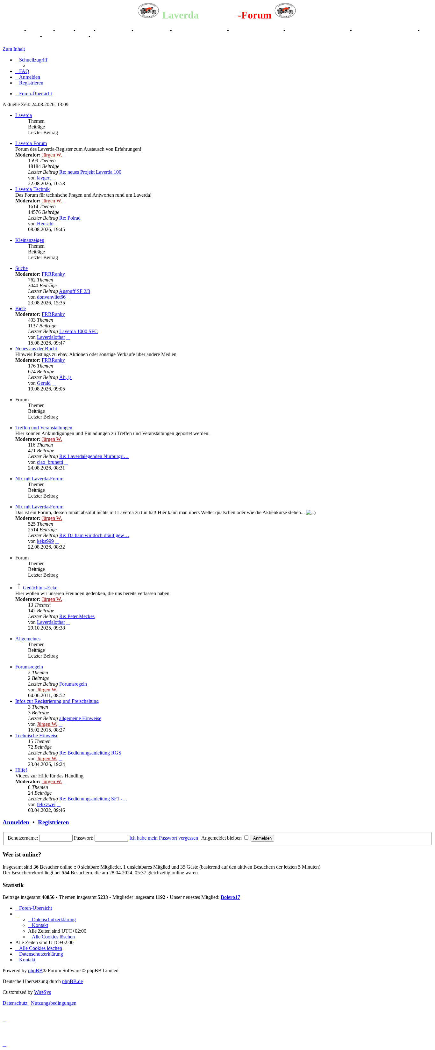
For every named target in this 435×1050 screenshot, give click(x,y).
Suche (21, 268)
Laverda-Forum (31, 143)
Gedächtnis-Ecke (40, 587)
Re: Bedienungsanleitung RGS (90, 752)
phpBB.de (72, 981)
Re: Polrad (70, 218)
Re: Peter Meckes (77, 616)
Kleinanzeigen (29, 240)
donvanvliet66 (51, 297)
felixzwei (46, 804)
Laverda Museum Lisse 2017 (385, 30)
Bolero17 (230, 897)
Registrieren (53, 822)
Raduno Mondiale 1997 (257, 30)
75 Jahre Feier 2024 (66, 36)
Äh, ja (65, 377)
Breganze (13, 30)
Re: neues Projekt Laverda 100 (90, 172)
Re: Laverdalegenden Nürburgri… (94, 456)
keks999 (45, 541)
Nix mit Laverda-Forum (39, 478)
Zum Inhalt (14, 49)
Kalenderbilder (152, 30)
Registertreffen (114, 30)
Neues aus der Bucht (36, 348)
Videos (85, 30)
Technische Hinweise (36, 735)
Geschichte (40, 30)
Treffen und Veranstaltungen (43, 427)
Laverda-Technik (32, 189)
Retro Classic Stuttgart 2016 (318, 30)
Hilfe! (21, 770)
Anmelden (16, 822)
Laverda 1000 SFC (78, 331)
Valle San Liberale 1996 (200, 30)
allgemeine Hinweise (80, 718)
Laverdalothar (51, 337)
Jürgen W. (52, 154)
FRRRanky (53, 274)
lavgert (44, 177)
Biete (20, 308)
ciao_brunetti (50, 462)
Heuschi (45, 223)
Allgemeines (27, 638)
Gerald (44, 383)
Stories (65, 30)
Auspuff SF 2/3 (74, 291)
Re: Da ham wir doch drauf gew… (94, 535)
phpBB (35, 970)
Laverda (23, 115)
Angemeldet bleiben (222, 838)
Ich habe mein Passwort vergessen (163, 838)
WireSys (42, 992)
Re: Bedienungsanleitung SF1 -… (93, 798)
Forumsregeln (29, 666)
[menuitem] (22, 71)
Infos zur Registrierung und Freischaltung (57, 701)
